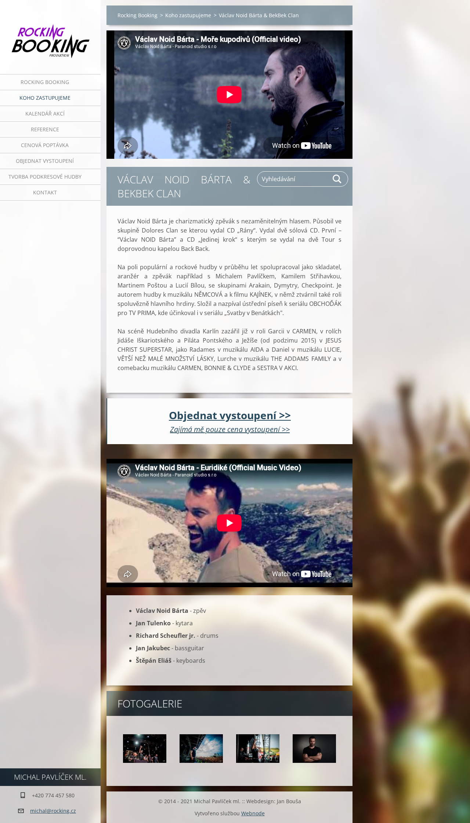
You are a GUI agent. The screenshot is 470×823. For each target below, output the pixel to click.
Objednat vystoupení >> (230, 415)
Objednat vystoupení (45, 160)
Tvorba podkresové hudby (45, 176)
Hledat (337, 178)
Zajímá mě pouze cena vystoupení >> (230, 429)
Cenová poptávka (45, 145)
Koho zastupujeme (44, 97)
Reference (45, 129)
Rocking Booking (45, 81)
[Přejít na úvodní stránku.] (50, 32)
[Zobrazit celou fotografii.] (144, 748)
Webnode (253, 813)
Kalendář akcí (45, 113)
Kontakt (45, 192)
